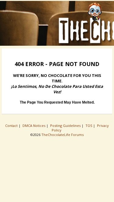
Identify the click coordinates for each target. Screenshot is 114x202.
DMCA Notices (34, 125)
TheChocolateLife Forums (62, 134)
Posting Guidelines (65, 125)
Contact (12, 125)
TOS (89, 125)
